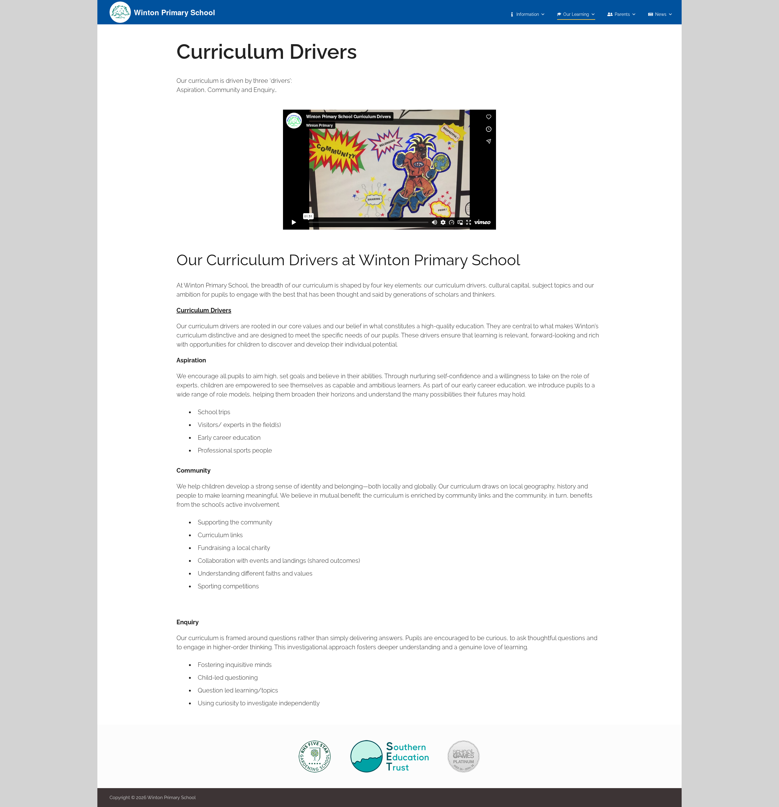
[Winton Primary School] (120, 11)
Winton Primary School (174, 12)
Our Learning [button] (576, 14)
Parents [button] (622, 14)
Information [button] (527, 14)
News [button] (660, 14)
